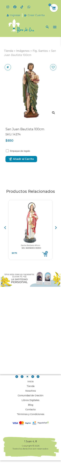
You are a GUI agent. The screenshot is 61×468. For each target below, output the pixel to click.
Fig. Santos (40, 50)
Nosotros (30, 390)
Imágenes (23, 50)
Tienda (8, 50)
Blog (30, 404)
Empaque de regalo (20, 151)
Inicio (30, 381)
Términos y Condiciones (30, 414)
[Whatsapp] (29, 7)
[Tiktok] (22, 7)
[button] (47, 27)
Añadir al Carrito (23, 159)
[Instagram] (8, 7)
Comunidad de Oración (30, 395)
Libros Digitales (30, 400)
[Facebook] (15, 7)
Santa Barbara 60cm (30, 245)
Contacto (30, 409)
